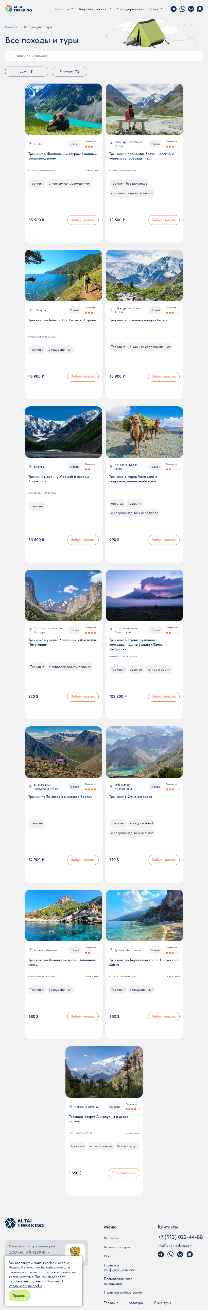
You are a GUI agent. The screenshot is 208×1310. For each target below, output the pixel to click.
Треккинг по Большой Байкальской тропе (62, 320)
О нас (154, 9)
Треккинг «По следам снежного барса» (60, 797)
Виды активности (93, 9)
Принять (19, 1296)
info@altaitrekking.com (175, 1245)
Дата (24, 71)
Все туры (111, 1238)
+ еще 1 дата (173, 976)
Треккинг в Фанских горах (130, 797)
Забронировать (83, 220)
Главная (11, 27)
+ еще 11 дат (92, 170)
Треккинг (111, 1303)
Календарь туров (130, 9)
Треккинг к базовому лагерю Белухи (138, 320)
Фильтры (66, 71)
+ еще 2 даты (92, 976)
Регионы (62, 9)
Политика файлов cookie (123, 1292)
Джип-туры (162, 1303)
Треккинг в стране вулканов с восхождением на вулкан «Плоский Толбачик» (138, 644)
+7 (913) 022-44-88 (180, 1237)
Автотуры (136, 1303)
